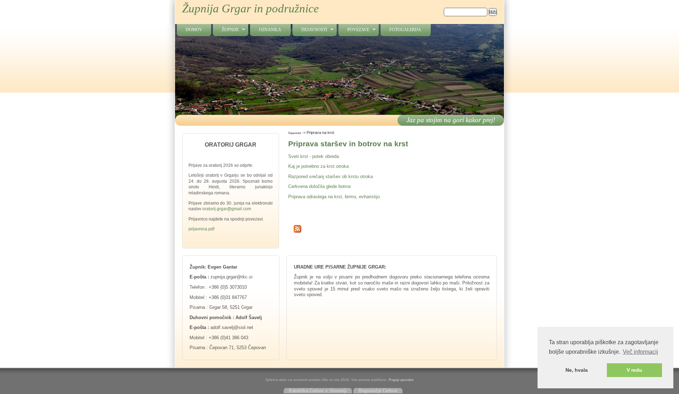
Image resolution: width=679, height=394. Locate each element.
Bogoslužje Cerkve (378, 390)
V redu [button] (634, 370)
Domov (194, 29)
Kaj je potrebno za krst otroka (318, 166)
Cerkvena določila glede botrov (319, 186)
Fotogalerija (405, 29)
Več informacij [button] (640, 352)
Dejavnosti (309, 30)
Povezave (353, 30)
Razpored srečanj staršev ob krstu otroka (330, 176)
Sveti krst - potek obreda (313, 156)
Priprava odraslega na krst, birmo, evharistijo (334, 196)
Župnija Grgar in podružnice (250, 8)
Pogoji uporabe (401, 380)
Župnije (226, 30)
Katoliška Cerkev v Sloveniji (318, 390)
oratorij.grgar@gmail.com (226, 208)
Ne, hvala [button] (576, 370)
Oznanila (270, 29)
